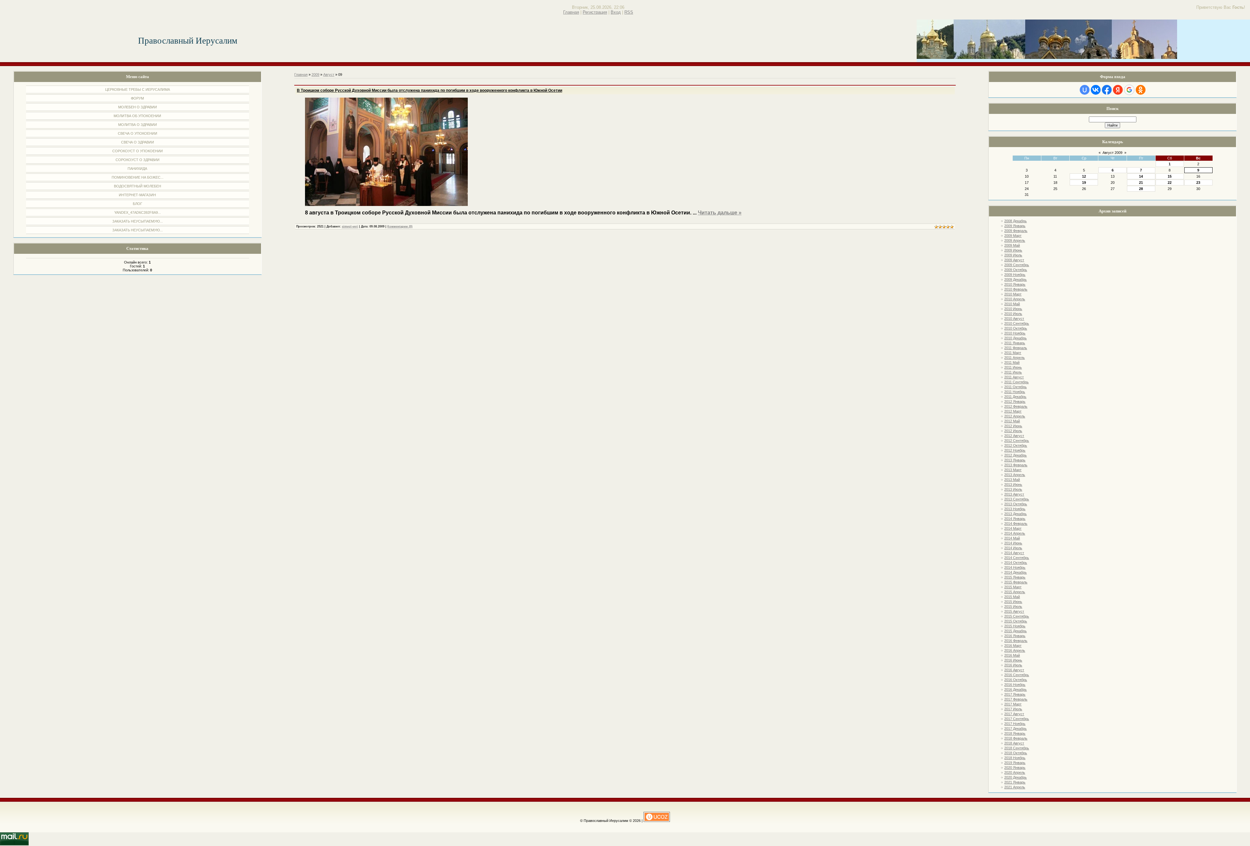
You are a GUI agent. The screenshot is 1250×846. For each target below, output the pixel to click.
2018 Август (1014, 743)
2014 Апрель (1014, 533)
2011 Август (1014, 377)
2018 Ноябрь (1014, 758)
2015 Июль (1013, 606)
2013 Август (1014, 494)
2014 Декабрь (1015, 572)
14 (1141, 176)
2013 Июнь (1013, 484)
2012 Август (1014, 436)
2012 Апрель (1014, 416)
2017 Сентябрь (1016, 719)
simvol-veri (350, 226)
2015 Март (1012, 587)
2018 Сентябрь (1016, 748)
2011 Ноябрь (1014, 392)
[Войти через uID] (1085, 90)
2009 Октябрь (1015, 270)
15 (1170, 176)
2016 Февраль (1015, 641)
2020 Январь (1014, 768)
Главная (571, 12)
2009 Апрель (1014, 240)
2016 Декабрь (1015, 689)
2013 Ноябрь (1014, 509)
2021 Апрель (1014, 787)
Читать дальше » (720, 212)
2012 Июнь (1013, 426)
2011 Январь (1014, 343)
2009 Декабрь (1015, 279)
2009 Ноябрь (1014, 275)
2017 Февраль (1015, 699)
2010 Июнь (1013, 309)
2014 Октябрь (1015, 563)
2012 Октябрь (1015, 445)
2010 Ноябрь (1014, 333)
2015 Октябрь (1015, 621)
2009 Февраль (1015, 231)
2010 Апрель (1014, 299)
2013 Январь (1014, 460)
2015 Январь (1014, 577)
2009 (315, 74)
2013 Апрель (1014, 475)
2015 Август (1014, 611)
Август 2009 (1112, 153)
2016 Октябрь (1015, 680)
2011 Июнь (1013, 367)
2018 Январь (1014, 733)
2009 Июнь (1013, 250)
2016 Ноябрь (1014, 685)
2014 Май (1012, 538)
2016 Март (1012, 646)
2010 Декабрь (1015, 338)
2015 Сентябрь (1016, 616)
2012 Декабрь (1015, 455)
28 (1141, 189)
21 (1141, 182)
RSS (628, 12)
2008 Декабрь (1015, 221)
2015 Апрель (1014, 592)
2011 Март (1012, 353)
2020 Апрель (1014, 772)
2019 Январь (1014, 763)
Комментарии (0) (399, 226)
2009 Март (1012, 236)
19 (1084, 182)
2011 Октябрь (1015, 387)
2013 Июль (1013, 489)
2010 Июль (1013, 314)
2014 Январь (1014, 519)
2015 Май (1012, 597)
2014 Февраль (1015, 523)
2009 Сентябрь (1016, 265)
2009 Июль (1013, 255)
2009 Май (1012, 245)
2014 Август (1014, 553)
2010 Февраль (1015, 289)
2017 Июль (1013, 709)
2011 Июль (1013, 372)
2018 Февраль (1015, 738)
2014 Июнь (1013, 543)
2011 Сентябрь (1016, 382)
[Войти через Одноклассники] (1141, 90)
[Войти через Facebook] (1107, 90)
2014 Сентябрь (1016, 558)
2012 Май (1012, 421)
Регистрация (595, 12)
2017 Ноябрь (1014, 724)
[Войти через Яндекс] (1118, 90)
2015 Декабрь (1015, 631)
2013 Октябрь (1015, 504)
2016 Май (1012, 655)
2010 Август (1014, 319)
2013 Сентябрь (1016, 499)
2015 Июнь (1013, 602)
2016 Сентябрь (1016, 675)
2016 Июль (1013, 665)
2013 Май (1012, 480)
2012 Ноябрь (1014, 450)
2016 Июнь (1013, 660)
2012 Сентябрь (1016, 441)
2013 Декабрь (1015, 514)
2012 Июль (1013, 431)
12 (1084, 176)
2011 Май (1012, 362)
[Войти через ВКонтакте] (1096, 90)
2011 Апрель (1014, 358)
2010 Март (1012, 294)
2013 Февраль (1015, 465)
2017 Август (1014, 714)
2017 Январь (1014, 694)
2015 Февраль (1015, 582)
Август (328, 74)
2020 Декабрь (1015, 777)
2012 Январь (1014, 401)
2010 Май (1012, 304)
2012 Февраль (1015, 406)
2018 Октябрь (1015, 753)
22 (1170, 182)
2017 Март (1012, 704)
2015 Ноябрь (1014, 626)
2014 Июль (1013, 548)
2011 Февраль (1015, 348)
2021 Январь (1014, 782)
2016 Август (1014, 670)
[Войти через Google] (1129, 90)
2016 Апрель (1014, 650)
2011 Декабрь (1015, 397)
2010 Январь (1014, 284)
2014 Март (1012, 528)
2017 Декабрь (1015, 728)
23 (1198, 182)
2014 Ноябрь (1014, 567)
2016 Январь (1014, 636)
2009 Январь (1014, 226)
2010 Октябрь (1015, 328)
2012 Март (1012, 411)
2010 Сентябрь (1016, 323)
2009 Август (1014, 260)
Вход (616, 12)
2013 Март (1012, 470)
